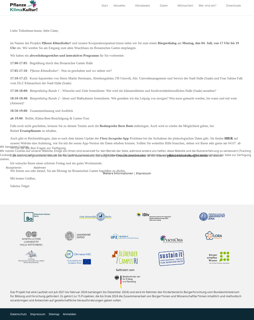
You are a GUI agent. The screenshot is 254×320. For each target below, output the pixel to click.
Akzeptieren (13, 167)
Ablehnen (40, 167)
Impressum (143, 173)
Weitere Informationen (118, 173)
